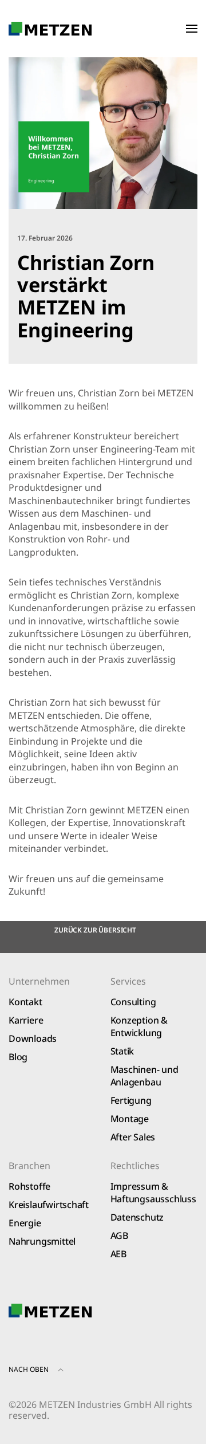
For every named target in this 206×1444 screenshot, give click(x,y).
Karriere (26, 1020)
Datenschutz (137, 1217)
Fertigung (131, 1100)
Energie (25, 1223)
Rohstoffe (29, 1186)
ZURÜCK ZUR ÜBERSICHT (95, 930)
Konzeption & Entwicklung (139, 1026)
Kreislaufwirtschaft (49, 1204)
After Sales (133, 1137)
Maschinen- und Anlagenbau (144, 1075)
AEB (118, 1254)
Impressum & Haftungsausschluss (153, 1192)
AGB (119, 1235)
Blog (18, 1056)
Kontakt (25, 1002)
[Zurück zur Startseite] (50, 28)
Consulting (133, 1002)
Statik (122, 1051)
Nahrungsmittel (42, 1241)
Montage (129, 1118)
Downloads (33, 1038)
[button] (191, 28)
